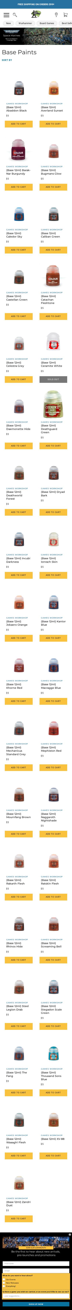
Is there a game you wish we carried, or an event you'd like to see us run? (36, 1292)
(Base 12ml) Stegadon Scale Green (51, 1009)
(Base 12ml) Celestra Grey (15, 364)
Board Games (47, 23)
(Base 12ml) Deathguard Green (49, 429)
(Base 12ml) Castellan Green (17, 298)
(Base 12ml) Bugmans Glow (51, 172)
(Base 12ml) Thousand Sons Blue (51, 1076)
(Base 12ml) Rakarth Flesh (15, 881)
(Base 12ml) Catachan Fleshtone (48, 300)
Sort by (7, 60)
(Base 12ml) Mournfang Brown (18, 815)
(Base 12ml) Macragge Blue (51, 686)
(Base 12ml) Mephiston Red (51, 749)
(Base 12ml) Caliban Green (50, 235)
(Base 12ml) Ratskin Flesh (50, 881)
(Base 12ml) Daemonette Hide (18, 427)
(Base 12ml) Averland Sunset (52, 109)
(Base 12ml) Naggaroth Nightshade (49, 817)
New (8, 23)
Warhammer (25, 23)
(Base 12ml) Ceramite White (51, 364)
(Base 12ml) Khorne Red (14, 686)
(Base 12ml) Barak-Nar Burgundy (18, 172)
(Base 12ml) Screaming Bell (51, 945)
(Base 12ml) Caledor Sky (14, 235)
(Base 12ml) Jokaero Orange (17, 623)
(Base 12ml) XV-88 (52, 1139)
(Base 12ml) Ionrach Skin (49, 560)
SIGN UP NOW (36, 1304)
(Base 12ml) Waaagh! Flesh (16, 1140)
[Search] (11, 14)
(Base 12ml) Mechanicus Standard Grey (16, 751)
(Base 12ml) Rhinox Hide (14, 945)
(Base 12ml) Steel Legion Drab (17, 1007)
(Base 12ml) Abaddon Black (16, 109)
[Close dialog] (70, 1234)
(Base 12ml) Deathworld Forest (14, 495)
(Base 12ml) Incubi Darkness (18, 560)
